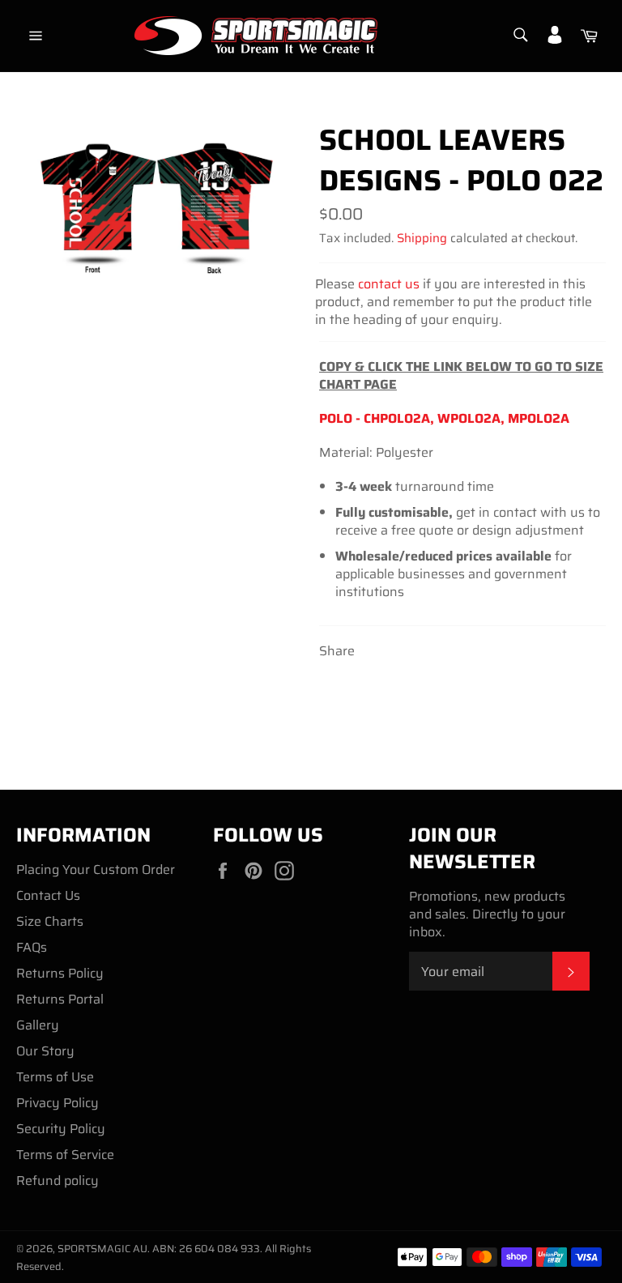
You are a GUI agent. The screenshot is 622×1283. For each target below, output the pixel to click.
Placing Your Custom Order (95, 869)
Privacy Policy (57, 1103)
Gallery (37, 1025)
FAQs (31, 947)
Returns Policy (60, 973)
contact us (389, 284)
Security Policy (60, 1129)
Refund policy (57, 1180)
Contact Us (48, 895)
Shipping (422, 238)
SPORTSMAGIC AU (102, 1248)
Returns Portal (60, 999)
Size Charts (49, 921)
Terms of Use (55, 1077)
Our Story (45, 1051)
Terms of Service (65, 1154)
